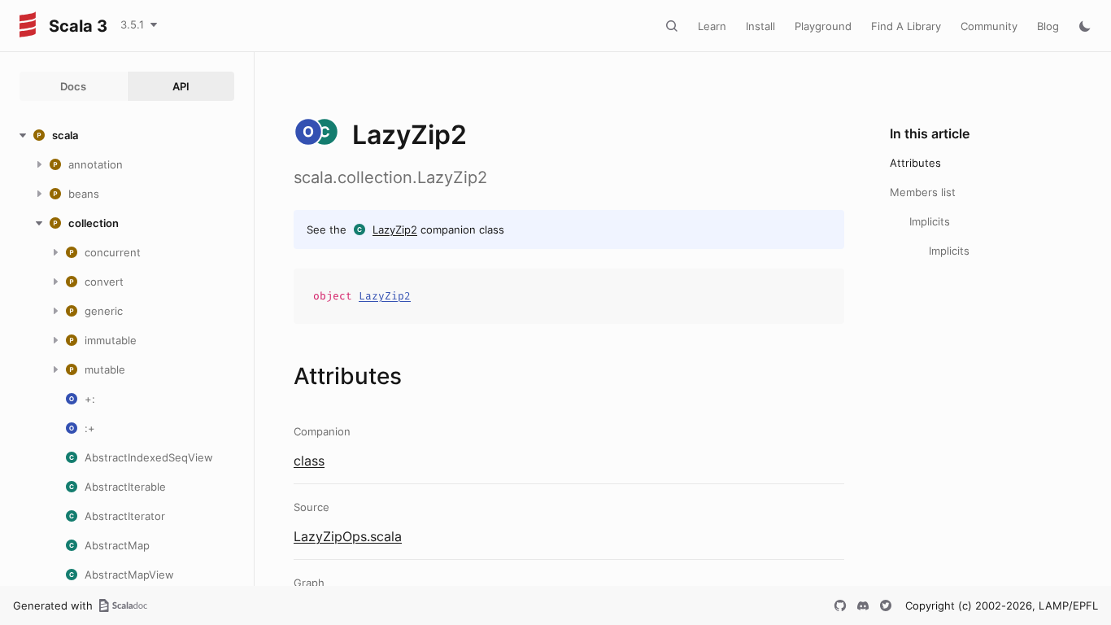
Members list (923, 192)
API (181, 86)
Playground (823, 26)
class (309, 460)
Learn (712, 26)
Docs (73, 86)
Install (760, 26)
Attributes (915, 162)
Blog (1048, 26)
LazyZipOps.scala (348, 536)
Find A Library (906, 26)
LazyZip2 (395, 229)
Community (989, 26)
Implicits (929, 221)
